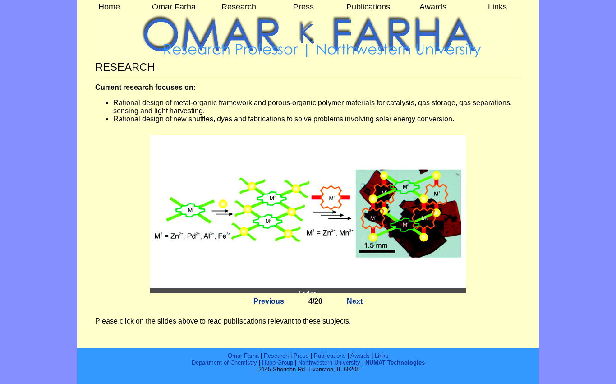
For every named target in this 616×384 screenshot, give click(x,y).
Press (301, 355)
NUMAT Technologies (395, 362)
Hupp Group (277, 362)
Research (277, 355)
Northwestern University (329, 362)
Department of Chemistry (224, 362)
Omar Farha (243, 355)
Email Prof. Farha (308, 376)
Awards (360, 355)
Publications (330, 355)
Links (382, 355)
